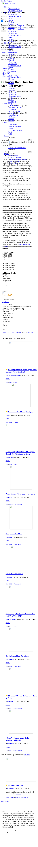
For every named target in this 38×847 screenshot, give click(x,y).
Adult (15, 464)
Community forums (14, 35)
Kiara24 (9, 537)
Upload (6, 154)
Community (8, 104)
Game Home (12, 14)
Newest (11, 18)
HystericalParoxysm (13, 375)
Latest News (12, 124)
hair (17, 332)
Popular (11, 20)
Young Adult (18, 504)
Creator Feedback (14, 161)
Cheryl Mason (11, 619)
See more (27, 755)
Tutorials (11, 30)
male (20, 332)
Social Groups (13, 115)
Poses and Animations (21, 797)
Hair (7, 382)
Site (5, 122)
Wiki (10, 134)
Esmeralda (10, 457)
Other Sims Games (14, 111)
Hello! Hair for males (14, 574)
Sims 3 (6, 43)
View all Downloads (8, 299)
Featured (11, 24)
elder (32, 332)
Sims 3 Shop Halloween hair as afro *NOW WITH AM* (20, 615)
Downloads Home (14, 16)
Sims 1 (6, 7)
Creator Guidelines (14, 157)
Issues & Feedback (14, 126)
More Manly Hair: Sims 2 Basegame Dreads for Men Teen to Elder (20, 453)
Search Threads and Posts (17, 148)
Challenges (12, 41)
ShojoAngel (10, 659)
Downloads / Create (15, 11)
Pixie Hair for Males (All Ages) (20, 412)
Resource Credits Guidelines (17, 159)
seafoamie (10, 701)
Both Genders (13, 382)
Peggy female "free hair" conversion (20, 494)
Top (4, 831)
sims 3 (12, 332)
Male (10, 422)
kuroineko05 (11, 788)
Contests (11, 39)
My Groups (12, 117)
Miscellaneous (10, 797)
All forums (12, 109)
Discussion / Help (14, 9)
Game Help (12, 31)
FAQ (10, 132)
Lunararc (10, 497)
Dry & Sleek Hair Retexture (17, 656)
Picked (10, 26)
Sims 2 (6, 12)
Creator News (13, 156)
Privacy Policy (21, 831)
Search (6, 136)
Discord (11, 121)
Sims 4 (6, 73)
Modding (11, 28)
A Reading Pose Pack (15, 785)
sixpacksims (5, 302)
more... (8, 379)
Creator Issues (13, 163)
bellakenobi (10, 743)
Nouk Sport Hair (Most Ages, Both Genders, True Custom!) (21, 371)
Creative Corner (13, 113)
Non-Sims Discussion (15, 107)
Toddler (16, 422)
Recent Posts (12, 105)
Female (11, 504)
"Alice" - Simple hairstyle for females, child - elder (18, 739)
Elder (16, 626)
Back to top (5, 801)
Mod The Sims (10, 3)
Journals (11, 119)
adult (28, 332)
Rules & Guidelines (15, 130)
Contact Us (11, 831)
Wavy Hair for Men (14, 534)
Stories (10, 37)
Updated (11, 22)
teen (24, 332)
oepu (8, 415)
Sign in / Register (6, 1)
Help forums (12, 33)
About (10, 128)
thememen (6, 332)
